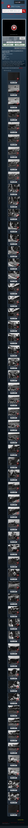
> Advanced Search (18, 14)
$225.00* (15, 38)
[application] (14, 28)
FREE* (15, 40)
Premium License (6, 38)
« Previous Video (10, 42)
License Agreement (5, 822)
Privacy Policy (22, 822)
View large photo (13, 81)
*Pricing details (22, 38)
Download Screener (19, 44)
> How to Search (11, 14)
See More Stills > (21, 819)
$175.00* (15, 37)
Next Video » (18, 42)
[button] (14, 27)
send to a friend (21, 48)
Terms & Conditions (14, 822)
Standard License (6, 37)
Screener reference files (7, 40)
